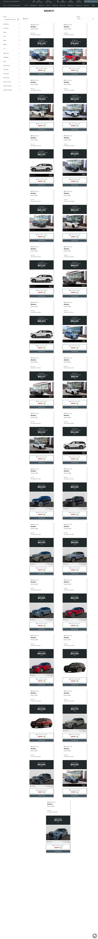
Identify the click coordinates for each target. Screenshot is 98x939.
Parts (47, 5)
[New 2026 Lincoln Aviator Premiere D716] (41, 667)
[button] (41, 69)
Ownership (69, 5)
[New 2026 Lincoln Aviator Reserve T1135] (75, 112)
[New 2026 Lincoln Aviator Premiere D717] (41, 612)
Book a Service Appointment (91, 1)
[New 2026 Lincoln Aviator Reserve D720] (41, 778)
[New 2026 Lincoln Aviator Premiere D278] (75, 556)
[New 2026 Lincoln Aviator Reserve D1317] (41, 723)
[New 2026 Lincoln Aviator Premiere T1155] (75, 167)
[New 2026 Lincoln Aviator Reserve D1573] (75, 778)
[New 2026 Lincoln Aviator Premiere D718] (41, 556)
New (25, 5)
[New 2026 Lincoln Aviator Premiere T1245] (41, 56)
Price (4, 61)
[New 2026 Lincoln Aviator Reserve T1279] (75, 334)
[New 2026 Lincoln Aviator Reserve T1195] (41, 445)
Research (78, 5)
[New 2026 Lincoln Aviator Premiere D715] (41, 501)
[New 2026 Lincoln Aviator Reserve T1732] (41, 167)
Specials (61, 5)
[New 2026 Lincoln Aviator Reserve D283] (58, 834)
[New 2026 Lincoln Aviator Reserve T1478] (75, 445)
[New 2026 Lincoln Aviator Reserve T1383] (41, 390)
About (85, 5)
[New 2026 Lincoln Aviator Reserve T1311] (41, 223)
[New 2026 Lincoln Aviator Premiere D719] (75, 612)
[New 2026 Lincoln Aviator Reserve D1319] (75, 667)
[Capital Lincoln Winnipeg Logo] (12, 5)
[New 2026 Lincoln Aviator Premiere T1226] (75, 56)
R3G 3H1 (17, 1)
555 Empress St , (6, 1)
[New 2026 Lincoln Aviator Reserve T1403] (75, 278)
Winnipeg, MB (13, 1)
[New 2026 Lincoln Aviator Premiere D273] (75, 501)
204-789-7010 (63, 2)
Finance (54, 5)
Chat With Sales (41, 74)
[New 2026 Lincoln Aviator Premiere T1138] (41, 112)
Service (40, 5)
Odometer (6, 57)
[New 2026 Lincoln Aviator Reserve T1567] (41, 334)
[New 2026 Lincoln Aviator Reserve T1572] (41, 278)
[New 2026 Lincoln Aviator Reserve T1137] (75, 223)
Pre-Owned (32, 5)
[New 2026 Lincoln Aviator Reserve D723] (75, 723)
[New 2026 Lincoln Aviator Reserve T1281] (75, 390)
